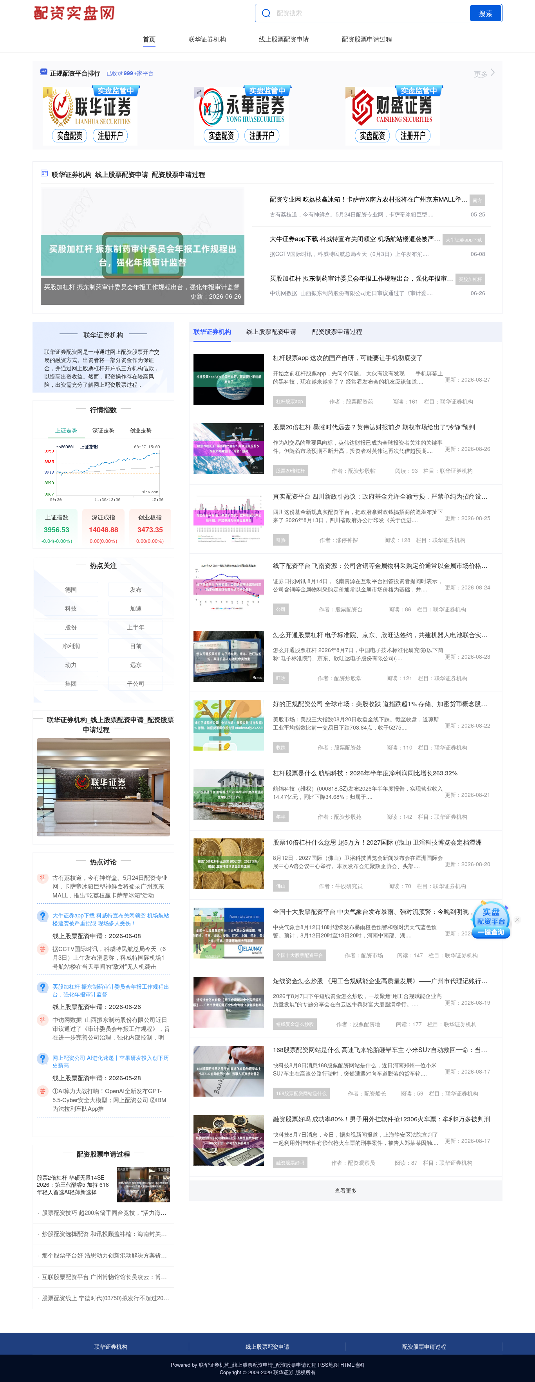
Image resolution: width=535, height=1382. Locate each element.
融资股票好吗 (290, 1162)
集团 (71, 683)
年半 (281, 816)
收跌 (281, 747)
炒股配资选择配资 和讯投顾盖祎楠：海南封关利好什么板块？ (122, 1233)
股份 (71, 627)
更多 (482, 73)
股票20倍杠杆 (290, 470)
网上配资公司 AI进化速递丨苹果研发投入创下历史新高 (110, 1091)
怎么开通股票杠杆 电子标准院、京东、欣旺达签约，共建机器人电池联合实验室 (383, 634)
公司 (281, 608)
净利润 (71, 645)
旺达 (281, 677)
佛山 (281, 885)
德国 (71, 589)
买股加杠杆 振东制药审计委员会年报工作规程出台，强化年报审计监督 (142, 286)
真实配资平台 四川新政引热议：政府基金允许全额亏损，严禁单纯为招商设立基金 (386, 496)
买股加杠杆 (470, 279)
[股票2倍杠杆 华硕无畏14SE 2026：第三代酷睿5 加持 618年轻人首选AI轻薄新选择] (143, 1184)
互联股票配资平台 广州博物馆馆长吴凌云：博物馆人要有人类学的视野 (134, 1276)
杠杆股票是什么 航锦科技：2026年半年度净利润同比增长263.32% (365, 772)
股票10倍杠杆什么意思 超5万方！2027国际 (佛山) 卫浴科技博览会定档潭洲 (377, 842)
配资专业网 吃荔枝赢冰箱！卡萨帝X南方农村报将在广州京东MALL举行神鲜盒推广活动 (391, 199)
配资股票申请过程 (367, 38)
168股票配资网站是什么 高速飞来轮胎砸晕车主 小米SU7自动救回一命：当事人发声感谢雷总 (402, 1049)
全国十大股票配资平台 (299, 954)
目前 (136, 645)
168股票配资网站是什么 (301, 1093)
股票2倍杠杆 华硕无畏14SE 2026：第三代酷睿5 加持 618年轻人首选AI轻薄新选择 (73, 1184)
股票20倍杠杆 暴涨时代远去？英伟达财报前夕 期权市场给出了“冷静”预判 (374, 426)
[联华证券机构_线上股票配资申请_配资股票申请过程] (75, 13)
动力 (71, 664)
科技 (71, 608)
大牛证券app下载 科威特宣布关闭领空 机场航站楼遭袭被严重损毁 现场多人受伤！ (384, 238)
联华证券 (283, 1372)
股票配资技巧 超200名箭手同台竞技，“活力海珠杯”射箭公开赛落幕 (128, 1212)
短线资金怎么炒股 (295, 1023)
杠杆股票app (289, 401)
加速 (136, 608)
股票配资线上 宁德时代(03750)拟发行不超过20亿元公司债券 (120, 1298)
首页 (149, 38)
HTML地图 (352, 1364)
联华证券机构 (207, 38)
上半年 (136, 627)
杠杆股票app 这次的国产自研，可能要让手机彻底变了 (348, 357)
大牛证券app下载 (464, 239)
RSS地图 (328, 1364)
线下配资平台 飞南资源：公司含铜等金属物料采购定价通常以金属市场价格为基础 (386, 565)
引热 (281, 539)
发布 (136, 589)
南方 (477, 199)
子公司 (136, 683)
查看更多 (346, 1190)
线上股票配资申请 (284, 38)
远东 (136, 664)
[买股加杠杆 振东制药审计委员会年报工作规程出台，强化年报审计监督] (142, 254)
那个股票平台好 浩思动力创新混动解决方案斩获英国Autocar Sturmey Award (141, 1255)
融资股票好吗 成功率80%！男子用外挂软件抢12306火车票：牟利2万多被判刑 (381, 1118)
